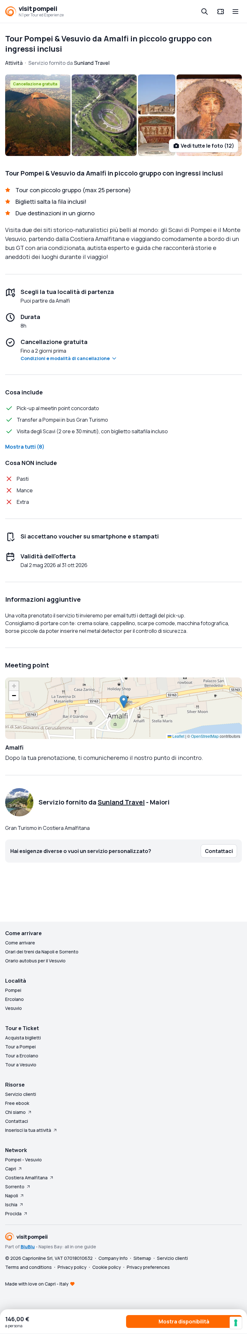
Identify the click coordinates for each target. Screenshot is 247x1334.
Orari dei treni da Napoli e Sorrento (41, 952)
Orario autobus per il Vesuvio (35, 961)
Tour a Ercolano (21, 1056)
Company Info (113, 1258)
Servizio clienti (20, 1094)
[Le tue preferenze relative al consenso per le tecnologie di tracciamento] (236, 1323)
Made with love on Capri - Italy (37, 1284)
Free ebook (17, 1103)
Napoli (11, 1195)
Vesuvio (13, 1008)
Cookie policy (106, 1267)
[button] (124, 701)
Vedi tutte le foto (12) (207, 145)
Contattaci (16, 1121)
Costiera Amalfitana (26, 1178)
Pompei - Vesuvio (23, 1160)
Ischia (11, 1204)
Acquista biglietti (23, 1038)
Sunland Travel (121, 802)
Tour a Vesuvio (20, 1065)
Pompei (13, 990)
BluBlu (28, 1247)
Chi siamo (15, 1112)
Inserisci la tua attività (28, 1130)
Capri (10, 1169)
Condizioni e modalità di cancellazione (65, 358)
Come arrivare (20, 943)
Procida (13, 1213)
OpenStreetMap (205, 736)
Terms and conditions (28, 1267)
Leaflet (177, 736)
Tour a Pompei (20, 1047)
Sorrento (14, 1186)
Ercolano (14, 999)
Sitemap (142, 1258)
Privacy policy (72, 1267)
